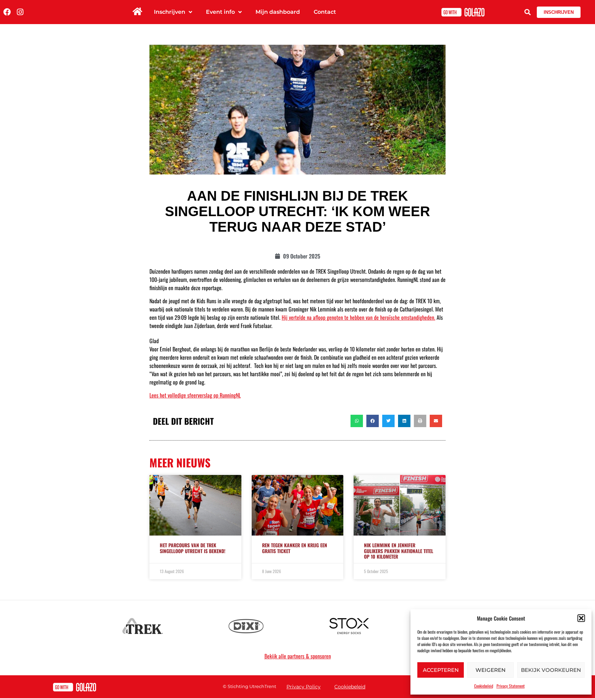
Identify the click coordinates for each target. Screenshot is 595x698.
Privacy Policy (303, 687)
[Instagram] (20, 12)
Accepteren (441, 670)
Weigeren (490, 670)
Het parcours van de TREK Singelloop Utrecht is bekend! (193, 547)
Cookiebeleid (483, 686)
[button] (581, 618)
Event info (220, 12)
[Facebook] (7, 12)
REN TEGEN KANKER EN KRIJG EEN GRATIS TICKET (294, 547)
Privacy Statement (511, 686)
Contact (325, 12)
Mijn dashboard (277, 12)
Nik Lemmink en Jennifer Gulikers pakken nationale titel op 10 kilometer (398, 550)
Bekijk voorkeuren (551, 670)
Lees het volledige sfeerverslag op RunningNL (195, 395)
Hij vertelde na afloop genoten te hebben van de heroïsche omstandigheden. (358, 317)
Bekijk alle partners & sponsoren (297, 656)
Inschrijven (169, 12)
